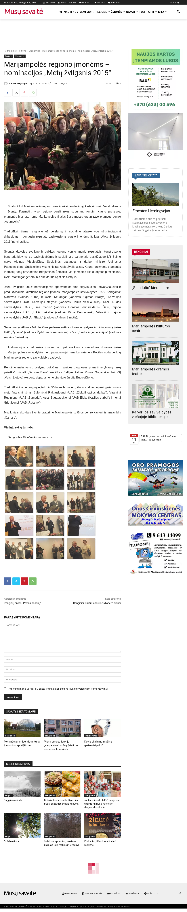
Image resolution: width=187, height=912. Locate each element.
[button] (178, 12)
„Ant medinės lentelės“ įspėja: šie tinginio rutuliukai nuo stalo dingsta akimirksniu (101, 804)
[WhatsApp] (33, 92)
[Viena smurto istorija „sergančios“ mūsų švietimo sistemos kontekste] (62, 728)
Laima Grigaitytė (18, 83)
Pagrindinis (10, 50)
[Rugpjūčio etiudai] (22, 784)
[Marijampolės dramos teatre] (155, 353)
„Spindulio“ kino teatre (150, 288)
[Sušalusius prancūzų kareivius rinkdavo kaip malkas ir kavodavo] (62, 825)
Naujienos (10, 735)
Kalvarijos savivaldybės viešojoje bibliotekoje (151, 414)
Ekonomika (34, 50)
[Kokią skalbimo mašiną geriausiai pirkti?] (102, 728)
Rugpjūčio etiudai (13, 800)
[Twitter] (16, 92)
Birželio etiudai (11, 841)
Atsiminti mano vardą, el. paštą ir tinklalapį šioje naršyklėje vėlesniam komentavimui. (58, 688)
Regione (22, 50)
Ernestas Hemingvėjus (151, 211)
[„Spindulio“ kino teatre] (155, 271)
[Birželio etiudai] (22, 825)
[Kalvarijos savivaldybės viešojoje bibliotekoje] (155, 396)
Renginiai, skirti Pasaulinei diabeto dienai (97, 603)
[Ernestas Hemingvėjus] (155, 194)
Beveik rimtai (91, 735)
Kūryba (8, 795)
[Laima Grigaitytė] (6, 83)
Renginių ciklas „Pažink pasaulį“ (22, 603)
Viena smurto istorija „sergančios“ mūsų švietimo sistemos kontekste (61, 745)
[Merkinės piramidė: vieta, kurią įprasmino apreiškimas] (22, 728)
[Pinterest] (24, 92)
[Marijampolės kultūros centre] (155, 310)
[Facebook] (7, 92)
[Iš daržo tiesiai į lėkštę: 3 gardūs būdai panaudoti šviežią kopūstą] (62, 784)
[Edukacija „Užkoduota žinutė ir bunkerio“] (102, 825)
